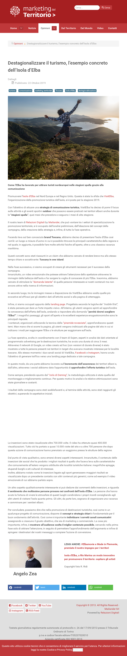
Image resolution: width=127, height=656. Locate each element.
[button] (20, 587)
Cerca (107, 7)
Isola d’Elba (29, 196)
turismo (12, 91)
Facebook (80, 352)
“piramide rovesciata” (74, 322)
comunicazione (25, 91)
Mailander (53, 222)
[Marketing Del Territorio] (33, 11)
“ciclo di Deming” (57, 375)
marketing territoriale (43, 91)
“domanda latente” (43, 281)
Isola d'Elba (70, 91)
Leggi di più (89, 649)
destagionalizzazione (87, 91)
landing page (58, 304)
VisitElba (109, 196)
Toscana (58, 91)
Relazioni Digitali (35, 222)
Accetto (78, 649)
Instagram (93, 352)
